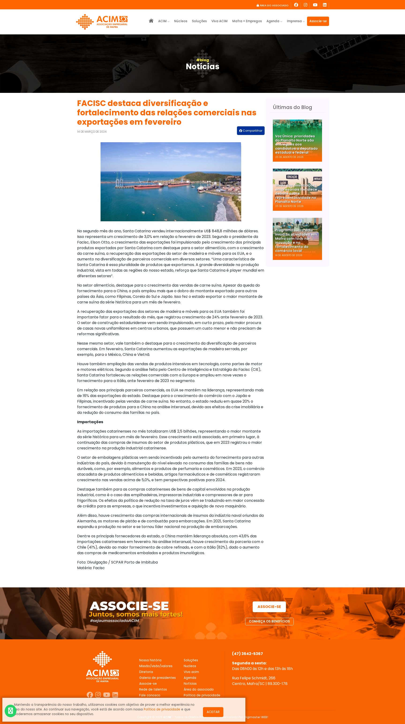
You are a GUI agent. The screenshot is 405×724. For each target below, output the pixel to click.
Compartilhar (252, 131)
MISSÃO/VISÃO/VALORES (155, 666)
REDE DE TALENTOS (153, 689)
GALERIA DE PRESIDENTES (157, 678)
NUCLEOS (190, 666)
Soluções (199, 21)
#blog (202, 60)
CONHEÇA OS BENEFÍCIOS (269, 621)
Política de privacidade (162, 709)
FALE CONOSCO (149, 695)
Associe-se (318, 21)
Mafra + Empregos (247, 21)
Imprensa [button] (295, 21)
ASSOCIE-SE (269, 606)
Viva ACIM (219, 21)
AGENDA (190, 678)
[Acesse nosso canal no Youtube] (106, 695)
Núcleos (180, 21)
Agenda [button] (273, 21)
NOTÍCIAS (190, 683)
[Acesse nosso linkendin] (325, 5)
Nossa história (150, 660)
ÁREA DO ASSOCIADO (274, 5)
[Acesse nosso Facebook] (296, 5)
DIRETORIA (146, 672)
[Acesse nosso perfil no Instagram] (305, 5)
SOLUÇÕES (191, 660)
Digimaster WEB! (256, 717)
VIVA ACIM (191, 672)
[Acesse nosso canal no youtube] (315, 5)
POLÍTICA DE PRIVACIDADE (202, 695)
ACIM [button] (162, 21)
